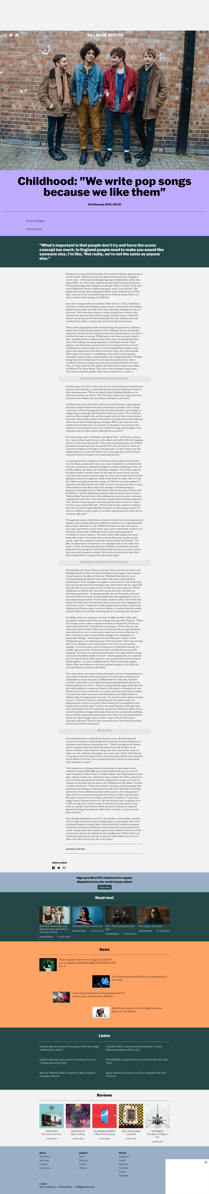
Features (83, 1160)
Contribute (44, 1168)
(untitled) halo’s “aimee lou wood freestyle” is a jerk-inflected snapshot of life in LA (134, 1048)
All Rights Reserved (85, 1187)
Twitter (122, 1171)
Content (83, 1153)
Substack (123, 1164)
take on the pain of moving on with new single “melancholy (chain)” (69, 1048)
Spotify (122, 1160)
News (82, 1156)
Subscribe (104, 887)
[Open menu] (204, 35)
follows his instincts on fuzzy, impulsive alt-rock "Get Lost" (136, 1074)
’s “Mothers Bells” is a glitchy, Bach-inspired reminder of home (67, 1074)
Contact (43, 1164)
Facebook (123, 1175)
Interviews (46, 937)
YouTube (123, 1168)
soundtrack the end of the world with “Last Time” (137, 1061)
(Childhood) (34, 229)
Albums (83, 1168)
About (42, 1153)
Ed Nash (40, 221)
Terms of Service (47, 1187)
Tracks (82, 1164)
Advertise (44, 1160)
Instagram (124, 1156)
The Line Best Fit (104, 35)
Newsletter (44, 1156)
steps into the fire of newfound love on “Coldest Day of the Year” (67, 1061)
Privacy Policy (65, 1187)
